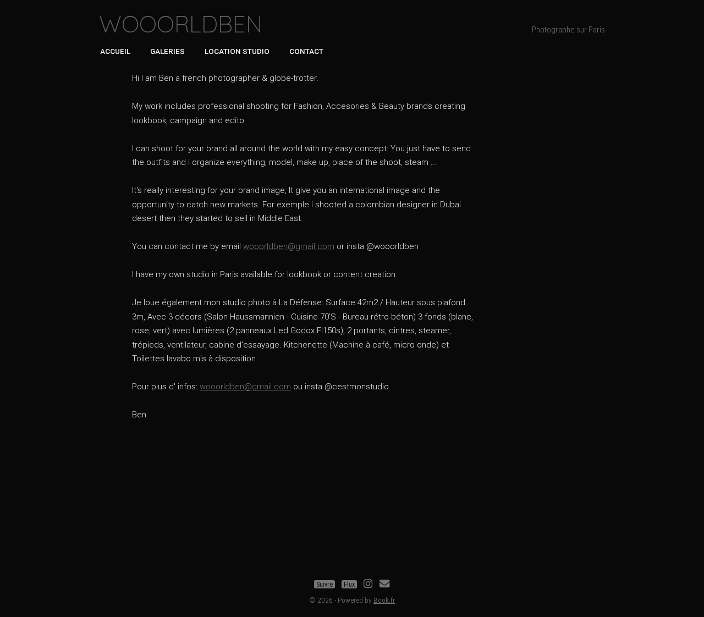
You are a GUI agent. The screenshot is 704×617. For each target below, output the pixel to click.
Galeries (167, 51)
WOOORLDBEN (180, 23)
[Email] (384, 585)
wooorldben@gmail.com (288, 246)
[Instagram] (368, 585)
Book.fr (384, 600)
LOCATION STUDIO (237, 51)
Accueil (115, 51)
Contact (306, 51)
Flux (349, 584)
